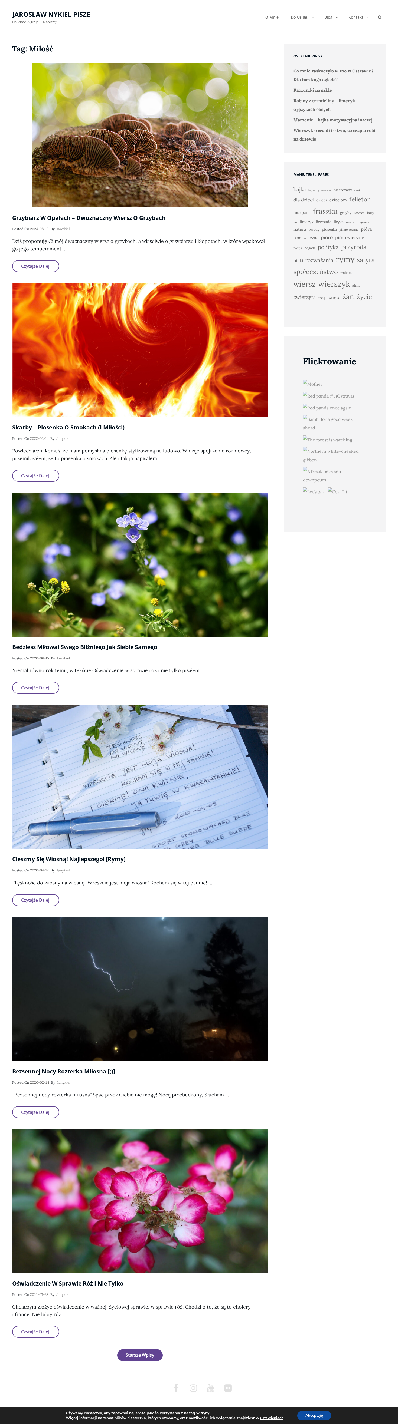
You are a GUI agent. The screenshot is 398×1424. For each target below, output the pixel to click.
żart (348, 296)
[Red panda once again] (327, 407)
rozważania (319, 260)
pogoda (310, 248)
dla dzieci (303, 200)
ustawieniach (271, 1418)
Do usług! (299, 17)
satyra (366, 260)
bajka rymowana (319, 190)
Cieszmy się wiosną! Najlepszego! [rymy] (69, 859)
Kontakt (355, 17)
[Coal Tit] (337, 491)
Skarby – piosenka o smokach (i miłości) (68, 427)
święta (334, 297)
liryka (339, 221)
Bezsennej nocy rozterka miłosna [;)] (63, 1071)
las (295, 222)
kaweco (359, 213)
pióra (366, 229)
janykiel (63, 229)
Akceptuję (314, 1415)
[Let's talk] (314, 491)
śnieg (321, 298)
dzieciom (338, 200)
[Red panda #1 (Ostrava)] (328, 395)
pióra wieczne (305, 237)
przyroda (354, 247)
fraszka (325, 211)
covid (357, 190)
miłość (350, 222)
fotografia (302, 212)
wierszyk (334, 284)
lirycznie (323, 221)
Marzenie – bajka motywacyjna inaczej (333, 120)
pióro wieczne (349, 237)
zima (356, 285)
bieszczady (343, 189)
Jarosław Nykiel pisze (51, 14)
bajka (299, 189)
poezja (297, 248)
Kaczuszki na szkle (312, 90)
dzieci (321, 200)
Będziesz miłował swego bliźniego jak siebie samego (84, 647)
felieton (360, 199)
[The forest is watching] (327, 439)
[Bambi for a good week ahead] (333, 423)
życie (364, 296)
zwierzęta (304, 297)
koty (370, 213)
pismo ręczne (348, 229)
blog (328, 17)
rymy (345, 259)
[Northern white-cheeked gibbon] (333, 455)
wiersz (304, 284)
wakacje (346, 272)
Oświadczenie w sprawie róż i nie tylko (67, 1283)
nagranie (364, 222)
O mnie (272, 17)
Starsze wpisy (140, 1355)
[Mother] (312, 383)
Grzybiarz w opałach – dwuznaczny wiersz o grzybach (89, 218)
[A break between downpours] (333, 475)
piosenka (329, 229)
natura (299, 229)
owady (314, 229)
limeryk (307, 221)
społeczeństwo (315, 271)
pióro (327, 237)
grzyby (345, 212)
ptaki (298, 260)
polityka (328, 247)
